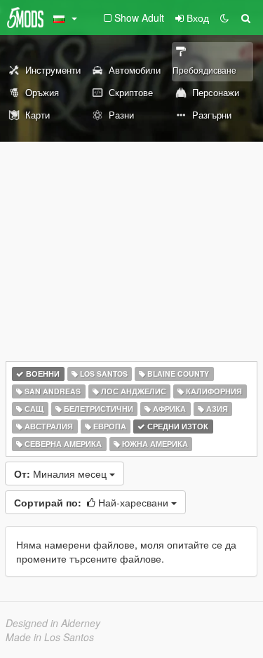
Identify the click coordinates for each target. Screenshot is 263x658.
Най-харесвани (92, 502)
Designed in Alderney (53, 623)
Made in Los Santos (50, 637)
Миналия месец (61, 473)
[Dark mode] (224, 17)
